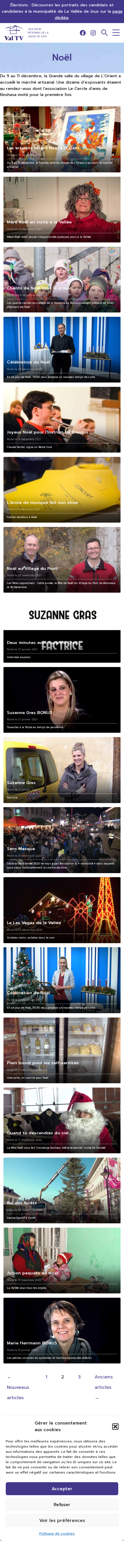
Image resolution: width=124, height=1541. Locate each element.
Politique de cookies (57, 1533)
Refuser (62, 1505)
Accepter (62, 1489)
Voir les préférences (62, 1520)
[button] (115, 1426)
